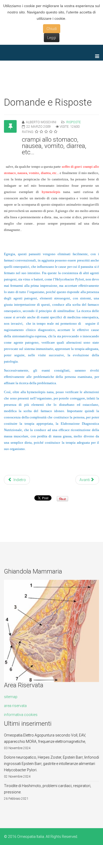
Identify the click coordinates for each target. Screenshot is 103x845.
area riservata (15, 706)
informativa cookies (21, 715)
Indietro (19, 480)
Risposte (73, 122)
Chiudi (51, 29)
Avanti (85, 480)
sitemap (10, 697)
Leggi (51, 38)
